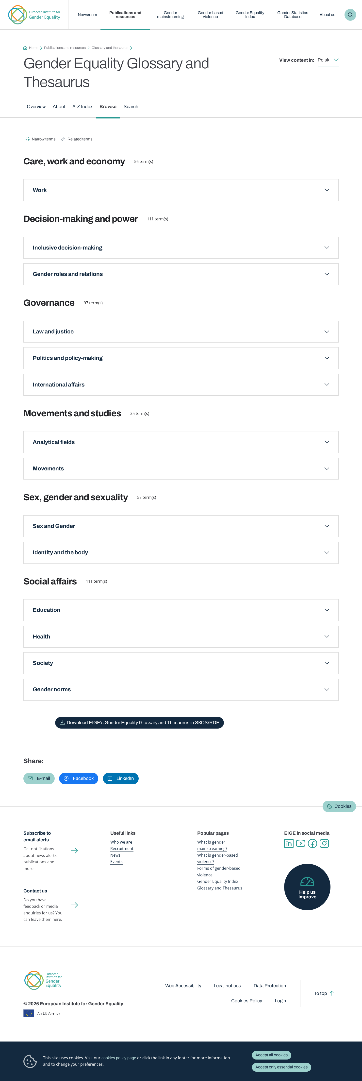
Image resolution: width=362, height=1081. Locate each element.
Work (40, 190)
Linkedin (289, 843)
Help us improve (307, 894)
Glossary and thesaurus (110, 48)
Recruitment (121, 848)
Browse (107, 106)
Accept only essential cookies (281, 1067)
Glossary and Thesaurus (219, 888)
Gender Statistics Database (292, 15)
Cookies (343, 806)
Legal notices (227, 985)
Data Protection (270, 985)
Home (33, 48)
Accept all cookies (271, 1055)
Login (280, 1000)
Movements (48, 468)
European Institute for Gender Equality (34, 15)
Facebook (312, 843)
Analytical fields (54, 442)
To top (320, 993)
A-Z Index (82, 106)
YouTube (300, 843)
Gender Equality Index (250, 15)
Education (46, 610)
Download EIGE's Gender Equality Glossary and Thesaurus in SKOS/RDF (143, 722)
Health (41, 637)
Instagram (324, 843)
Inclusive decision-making (67, 248)
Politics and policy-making (68, 358)
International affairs (59, 385)
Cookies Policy (246, 1000)
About (59, 106)
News (115, 855)
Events (116, 861)
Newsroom (87, 15)
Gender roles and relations (68, 274)
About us (327, 15)
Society (43, 663)
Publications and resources (125, 15)
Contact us (35, 890)
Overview (36, 106)
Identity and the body (60, 552)
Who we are (121, 842)
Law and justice (53, 331)
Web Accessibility (183, 985)
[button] (39, 778)
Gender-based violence (210, 15)
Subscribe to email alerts (37, 836)
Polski (324, 59)
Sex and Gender (54, 526)
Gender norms (52, 689)
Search (350, 14)
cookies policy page (118, 1058)
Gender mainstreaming (170, 15)
